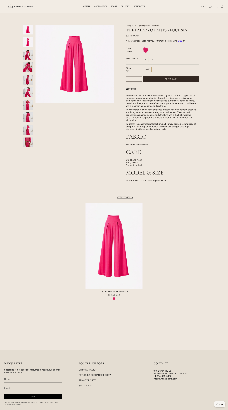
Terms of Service (10, 404)
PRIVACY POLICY (87, 380)
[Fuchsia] (114, 298)
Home (128, 26)
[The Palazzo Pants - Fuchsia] (114, 246)
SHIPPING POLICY (88, 369)
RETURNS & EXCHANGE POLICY (95, 375)
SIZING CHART (86, 385)
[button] (86, 6)
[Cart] (222, 6)
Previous (35, 64)
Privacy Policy (49, 402)
